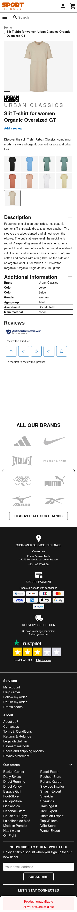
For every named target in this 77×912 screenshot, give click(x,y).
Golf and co (11, 806)
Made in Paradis (15, 825)
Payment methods (16, 746)
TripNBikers (48, 820)
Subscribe (38, 876)
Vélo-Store (48, 825)
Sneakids (47, 801)
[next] (74, 471)
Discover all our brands (38, 516)
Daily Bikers (12, 776)
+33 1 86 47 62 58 (38, 564)
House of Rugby (15, 815)
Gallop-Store (12, 801)
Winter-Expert (50, 830)
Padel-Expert (49, 771)
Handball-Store (14, 811)
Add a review (13, 128)
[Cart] (73, 6)
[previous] (3, 471)
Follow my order (15, 697)
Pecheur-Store (50, 776)
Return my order (15, 701)
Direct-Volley (12, 786)
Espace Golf (12, 791)
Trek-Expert (48, 811)
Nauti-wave (11, 830)
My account (11, 687)
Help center (11, 692)
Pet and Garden (51, 781)
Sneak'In (46, 796)
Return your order (38, 634)
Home (8, 27)
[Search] (15, 17)
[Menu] (5, 17)
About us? (10, 721)
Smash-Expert (50, 791)
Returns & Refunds (17, 736)
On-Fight (9, 835)
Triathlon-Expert (51, 815)
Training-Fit (48, 806)
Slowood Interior (52, 786)
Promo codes (13, 706)
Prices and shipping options (23, 751)
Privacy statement (16, 755)
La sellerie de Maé (16, 820)
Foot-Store (11, 796)
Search (23, 17)
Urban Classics (34, 104)
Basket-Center (13, 771)
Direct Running (14, 781)
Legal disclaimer (15, 741)
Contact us (38, 551)
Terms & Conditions (17, 731)
